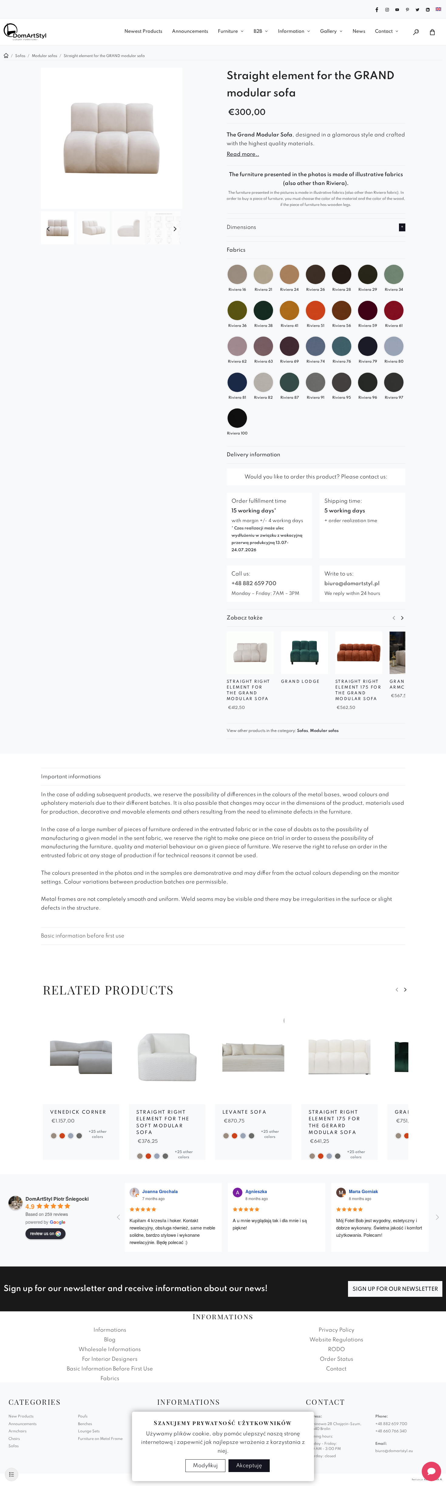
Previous (48, 229)
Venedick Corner (78, 1112)
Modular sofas (324, 731)
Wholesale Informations (110, 1349)
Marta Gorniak (363, 1191)
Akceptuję (249, 1465)
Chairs (14, 1439)
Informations (109, 1330)
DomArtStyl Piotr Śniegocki (57, 1198)
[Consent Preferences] (11, 1474)
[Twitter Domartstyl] (417, 9)
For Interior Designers (109, 1359)
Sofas (302, 731)
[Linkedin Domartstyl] (428, 9)
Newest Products (143, 31)
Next (175, 229)
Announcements (190, 31)
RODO (336, 1349)
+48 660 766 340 (391, 1431)
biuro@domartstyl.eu (394, 1451)
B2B (258, 31)
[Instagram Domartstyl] (387, 9)
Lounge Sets (89, 1431)
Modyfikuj (205, 1465)
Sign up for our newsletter (395, 1289)
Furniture (228, 31)
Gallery (328, 31)
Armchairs (17, 1431)
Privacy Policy (336, 1330)
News (359, 31)
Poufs (82, 1416)
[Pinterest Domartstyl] (407, 9)
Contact (384, 31)
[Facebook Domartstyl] (377, 9)
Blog (110, 1340)
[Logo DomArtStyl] (25, 31)
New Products (20, 1416)
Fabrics (109, 1378)
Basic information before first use (82, 936)
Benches (85, 1424)
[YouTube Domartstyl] (397, 9)
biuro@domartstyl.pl (352, 583)
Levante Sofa (244, 1112)
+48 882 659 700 (253, 583)
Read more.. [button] (243, 154)
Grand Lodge (300, 682)
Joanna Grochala (160, 1191)
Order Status (336, 1359)
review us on (42, 1233)
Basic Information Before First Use (110, 1369)
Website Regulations (336, 1340)
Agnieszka (256, 1191)
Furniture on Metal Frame (100, 1439)
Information (291, 31)
